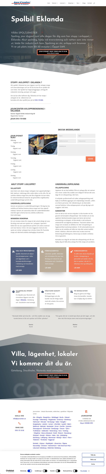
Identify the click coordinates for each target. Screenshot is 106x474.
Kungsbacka (37, 424)
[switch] (45, 471)
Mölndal (43, 426)
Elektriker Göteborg (54, 448)
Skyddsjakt (49, 443)
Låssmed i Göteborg (40, 448)
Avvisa (93, 464)
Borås (61, 417)
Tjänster (54, 3)
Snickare (44, 446)
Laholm (44, 424)
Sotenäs (68, 426)
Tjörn (67, 428)
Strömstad (46, 428)
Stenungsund (37, 428)
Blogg (83, 3)
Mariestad (52, 437)
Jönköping (63, 435)
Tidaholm (36, 440)
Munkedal (50, 426)
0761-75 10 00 (19, 430)
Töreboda (44, 440)
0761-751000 (39, 100)
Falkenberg (43, 419)
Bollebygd (55, 417)
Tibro (69, 437)
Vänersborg (53, 431)
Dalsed (67, 417)
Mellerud (36, 426)
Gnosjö (42, 435)
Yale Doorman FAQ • (64, 446)
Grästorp (60, 419)
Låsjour (41, 443)
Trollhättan (36, 431)
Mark (69, 424)
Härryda (43, 422)
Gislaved (36, 435)
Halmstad (36, 422)
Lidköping (44, 437)
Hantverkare (52, 446)
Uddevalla (45, 431)
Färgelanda (52, 419)
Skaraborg (67, 433)
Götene (48, 435)
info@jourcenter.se (19, 419)
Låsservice (57, 443)
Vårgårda (37, 433)
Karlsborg (36, 437)
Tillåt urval (93, 459)
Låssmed (62, 3)
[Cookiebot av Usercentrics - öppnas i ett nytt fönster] (10, 471)
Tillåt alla (93, 455)
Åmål (55, 433)
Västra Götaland (46, 433)
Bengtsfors (46, 417)
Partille (62, 426)
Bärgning (70, 3)
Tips (78, 3)
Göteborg (67, 419)
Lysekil (64, 424)
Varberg (65, 431)
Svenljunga (54, 428)
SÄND (90, 159)
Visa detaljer (83, 471)
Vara (60, 431)
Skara (64, 437)
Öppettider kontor (17, 116)
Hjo (58, 435)
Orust (57, 426)
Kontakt (90, 3)
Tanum (62, 428)
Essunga (35, 419)
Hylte (57, 422)
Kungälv (63, 422)
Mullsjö (59, 437)
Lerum (50, 424)
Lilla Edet (57, 424)
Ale (34, 417)
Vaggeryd (51, 440)
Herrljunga (50, 422)
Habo (53, 435)
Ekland (23, 300)
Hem (48, 3)
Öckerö (60, 433)
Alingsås (39, 417)
